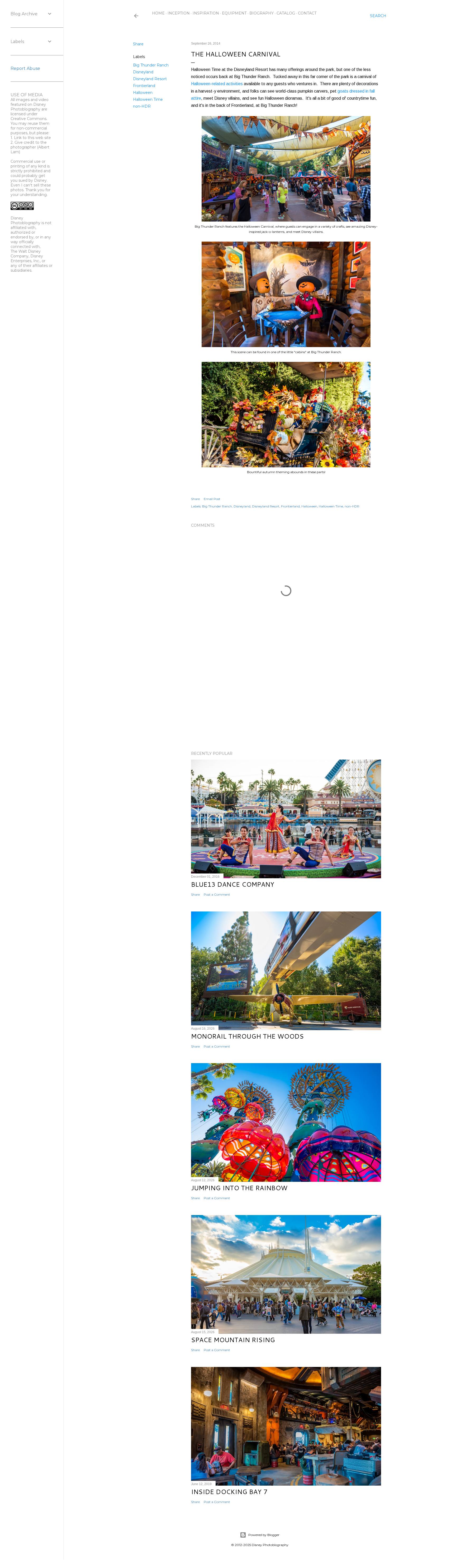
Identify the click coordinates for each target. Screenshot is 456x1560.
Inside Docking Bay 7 (229, 1491)
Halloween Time (148, 99)
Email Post (212, 499)
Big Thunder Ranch (151, 65)
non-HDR (142, 106)
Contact (307, 13)
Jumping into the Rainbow (239, 1187)
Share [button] (138, 44)
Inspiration (206, 13)
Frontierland (144, 85)
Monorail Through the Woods (247, 1036)
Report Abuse (25, 68)
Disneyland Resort (150, 78)
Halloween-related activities (217, 83)
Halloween (143, 92)
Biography (261, 13)
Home (158, 13)
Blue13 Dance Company (232, 884)
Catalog (286, 13)
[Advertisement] (286, 701)
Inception (179, 13)
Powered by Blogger (263, 1535)
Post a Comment (217, 894)
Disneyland (143, 72)
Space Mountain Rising (233, 1339)
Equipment (234, 13)
